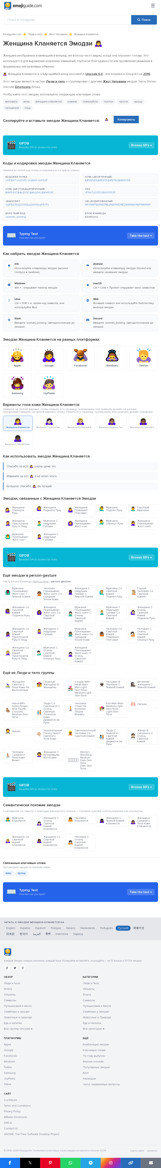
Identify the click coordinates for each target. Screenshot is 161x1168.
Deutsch (40, 928)
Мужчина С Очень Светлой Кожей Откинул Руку (48, 653)
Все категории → (93, 1028)
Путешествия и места (18, 1006)
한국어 (24, 934)
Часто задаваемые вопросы (101, 1084)
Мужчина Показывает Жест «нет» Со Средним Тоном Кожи (80, 634)
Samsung (10, 1073)
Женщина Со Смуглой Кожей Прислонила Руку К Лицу (17, 634)
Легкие (138, 704)
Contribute (10, 1100)
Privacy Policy (12, 1111)
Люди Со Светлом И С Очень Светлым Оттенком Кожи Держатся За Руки (48, 713)
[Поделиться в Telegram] (90, 1163)
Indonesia (62, 934)
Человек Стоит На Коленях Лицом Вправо (77, 709)
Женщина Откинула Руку (15, 510)
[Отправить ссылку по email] (151, 1163)
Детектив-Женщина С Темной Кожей (143, 684)
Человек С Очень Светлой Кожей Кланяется (78, 842)
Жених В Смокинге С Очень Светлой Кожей (141, 736)
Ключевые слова (94, 1050)
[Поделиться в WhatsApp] (70, 1163)
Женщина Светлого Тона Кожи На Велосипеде (17, 686)
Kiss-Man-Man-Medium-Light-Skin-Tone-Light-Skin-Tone (111, 709)
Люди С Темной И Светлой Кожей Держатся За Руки (110, 737)
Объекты (10, 994)
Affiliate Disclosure (15, 1117)
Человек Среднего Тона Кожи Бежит (15, 756)
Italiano (70, 928)
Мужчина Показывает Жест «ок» (16, 536)
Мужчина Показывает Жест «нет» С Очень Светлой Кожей (79, 614)
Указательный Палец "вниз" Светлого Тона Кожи (49, 734)
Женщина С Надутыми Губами (48, 536)
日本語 (10, 934)
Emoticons (91, 216)
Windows (9, 1061)
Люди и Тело (91, 983)
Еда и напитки (13, 1023)
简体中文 (138, 928)
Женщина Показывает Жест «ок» (79, 523)
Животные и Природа (97, 1017)
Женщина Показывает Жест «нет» (141, 523)
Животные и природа (18, 1017)
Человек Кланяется (78, 819)
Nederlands (87, 928)
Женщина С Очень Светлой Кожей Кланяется (48, 823)
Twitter (8, 1067)
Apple (7, 1044)
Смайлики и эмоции (16, 1011)
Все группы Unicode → (18, 1028)
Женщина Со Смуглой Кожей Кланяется (48, 841)
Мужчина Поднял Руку (110, 509)
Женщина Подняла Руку (49, 509)
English (10, 928)
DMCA (8, 1122)
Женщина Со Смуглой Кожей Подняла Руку (17, 611)
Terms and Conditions (17, 1105)
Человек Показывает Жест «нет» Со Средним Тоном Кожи (49, 594)
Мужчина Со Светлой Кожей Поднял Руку (110, 592)
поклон (108, 101)
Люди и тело (35, 34)
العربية (37, 934)
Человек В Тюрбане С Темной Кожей (111, 684)
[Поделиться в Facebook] (10, 1163)
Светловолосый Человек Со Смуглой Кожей (81, 733)
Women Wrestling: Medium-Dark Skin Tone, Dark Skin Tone (80, 760)
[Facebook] (7, 968)
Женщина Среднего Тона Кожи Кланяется (140, 822)
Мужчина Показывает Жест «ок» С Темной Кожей (17, 592)
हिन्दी (48, 934)
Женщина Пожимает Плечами (78, 510)
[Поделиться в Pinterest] (50, 1163)
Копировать (126, 119)
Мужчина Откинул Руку (111, 522)
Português (106, 928)
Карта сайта (137, 1150)
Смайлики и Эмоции (96, 1011)
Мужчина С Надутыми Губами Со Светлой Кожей (109, 612)
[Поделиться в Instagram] (111, 1163)
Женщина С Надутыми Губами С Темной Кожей (80, 592)
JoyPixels (9, 1078)
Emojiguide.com (12, 34)
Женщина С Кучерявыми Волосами (48, 754)
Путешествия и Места (97, 1006)
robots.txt (152, 1150)
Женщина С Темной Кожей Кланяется (111, 820)
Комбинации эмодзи (96, 1044)
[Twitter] (15, 968)
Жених (13, 731)
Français (56, 928)
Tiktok (7, 1084)
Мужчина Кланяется (15, 819)
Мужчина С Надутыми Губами (47, 523)
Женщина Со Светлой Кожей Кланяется (17, 841)
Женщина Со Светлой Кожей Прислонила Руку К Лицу (17, 653)
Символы (10, 1000)
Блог (86, 1073)
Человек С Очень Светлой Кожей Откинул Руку (142, 634)
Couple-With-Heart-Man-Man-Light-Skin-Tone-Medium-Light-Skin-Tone (80, 688)
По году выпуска (94, 1056)
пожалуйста (90, 101)
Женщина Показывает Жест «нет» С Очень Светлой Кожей (79, 654)
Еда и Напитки (92, 1023)
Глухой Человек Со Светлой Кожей (141, 592)
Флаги (8, 989)
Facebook (10, 1056)
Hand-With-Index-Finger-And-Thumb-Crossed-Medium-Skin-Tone (17, 710)
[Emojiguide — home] (23, 6)
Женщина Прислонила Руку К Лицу (16, 523)
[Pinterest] (23, 968)
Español (25, 928)
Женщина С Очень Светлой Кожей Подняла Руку (142, 612)
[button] (41, 179)
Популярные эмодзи (96, 1067)
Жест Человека (58, 34)
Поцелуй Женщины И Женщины (48, 684)
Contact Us (11, 1128)
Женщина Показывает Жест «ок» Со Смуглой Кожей (49, 612)
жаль (26, 101)
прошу (22, 873)
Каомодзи (89, 1078)
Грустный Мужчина (139, 509)
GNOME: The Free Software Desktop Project (31, 1134)
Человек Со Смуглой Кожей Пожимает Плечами (110, 634)
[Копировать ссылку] (131, 1163)
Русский (123, 928)
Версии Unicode (93, 1061)
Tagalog (78, 934)
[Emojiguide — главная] (7, 952)
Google (8, 1050)
